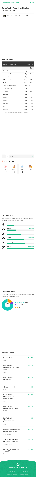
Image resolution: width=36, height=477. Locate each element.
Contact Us (24, 471)
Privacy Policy (24, 474)
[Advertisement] (18, 38)
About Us (12, 471)
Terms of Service (12, 474)
